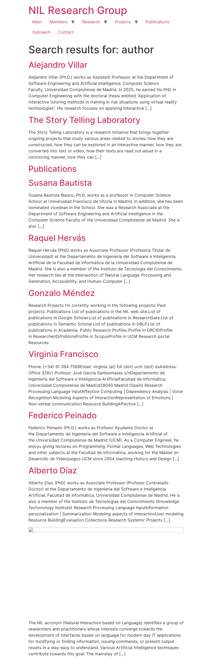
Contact (66, 32)
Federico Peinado (62, 415)
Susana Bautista (60, 183)
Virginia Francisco (63, 354)
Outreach (41, 32)
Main (37, 21)
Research (91, 21)
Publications (157, 21)
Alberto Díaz (52, 470)
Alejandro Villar (57, 65)
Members (58, 21)
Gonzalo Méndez (61, 293)
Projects (123, 21)
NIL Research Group (77, 10)
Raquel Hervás (57, 238)
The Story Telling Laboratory (84, 120)
